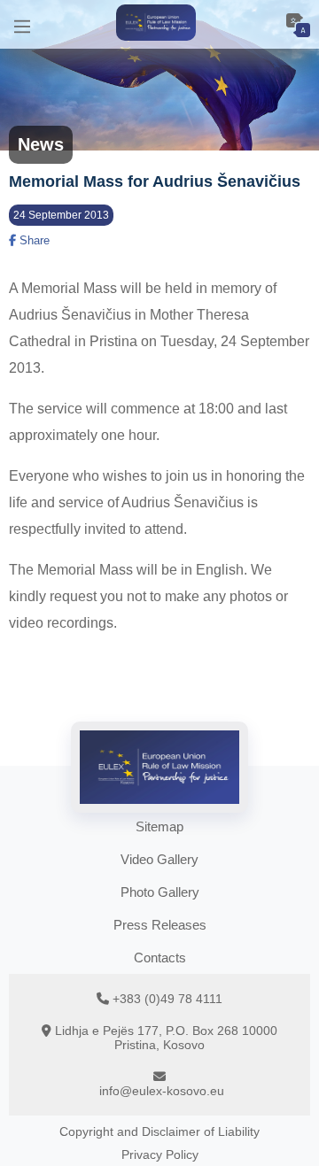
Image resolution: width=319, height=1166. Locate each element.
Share (33, 240)
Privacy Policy (159, 1154)
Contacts (160, 957)
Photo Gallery (160, 892)
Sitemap (159, 826)
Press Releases (159, 924)
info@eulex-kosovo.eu (161, 1091)
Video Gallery (159, 859)
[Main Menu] (22, 24)
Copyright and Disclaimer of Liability (159, 1131)
